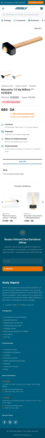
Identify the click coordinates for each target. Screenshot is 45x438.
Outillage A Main (10, 328)
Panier (6, 369)
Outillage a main (7, 86)
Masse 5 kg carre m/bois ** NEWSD (10, 217)
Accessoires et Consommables (15, 317)
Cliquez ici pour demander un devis (22, 115)
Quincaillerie (8, 334)
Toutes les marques (11, 366)
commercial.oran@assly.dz (13, 406)
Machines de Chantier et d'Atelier (16, 331)
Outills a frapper (21, 86)
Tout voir (7, 337)
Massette (38, 28)
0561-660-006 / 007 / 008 (13, 391)
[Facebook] (4, 422)
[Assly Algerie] (21, 8)
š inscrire (8, 269)
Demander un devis (35, 2)
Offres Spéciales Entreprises (14, 361)
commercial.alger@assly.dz (13, 389)
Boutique (7, 364)
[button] (3, 8)
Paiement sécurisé (10, 358)
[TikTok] (15, 422)
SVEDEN (14, 97)
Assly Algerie (17, 431)
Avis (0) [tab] (22, 161)
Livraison (7, 355)
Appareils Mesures (10, 320)
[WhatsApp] (10, 422)
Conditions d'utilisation (12, 352)
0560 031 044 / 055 (11, 408)
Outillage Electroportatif (12, 326)
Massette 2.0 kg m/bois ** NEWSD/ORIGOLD (33, 217)
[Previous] (5, 46)
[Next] (40, 46)
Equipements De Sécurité (13, 323)
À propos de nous (10, 349)
